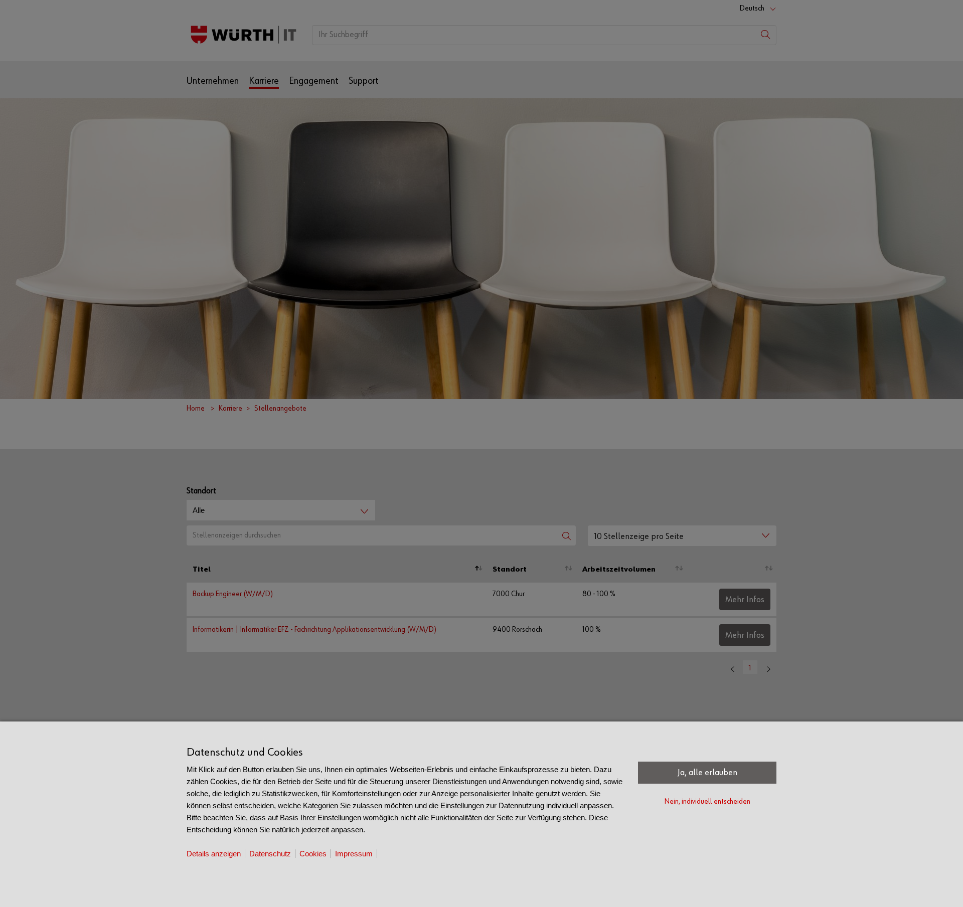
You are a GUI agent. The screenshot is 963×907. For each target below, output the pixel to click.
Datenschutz (270, 853)
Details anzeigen (214, 853)
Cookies (313, 853)
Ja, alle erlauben (707, 772)
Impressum (354, 853)
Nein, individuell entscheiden (707, 801)
